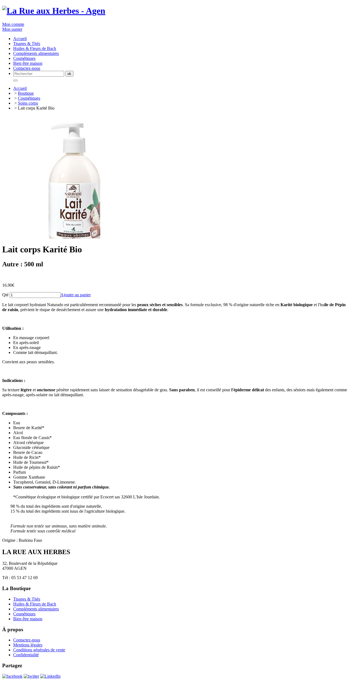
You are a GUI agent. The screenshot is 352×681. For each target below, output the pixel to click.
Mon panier (12, 29)
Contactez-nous (26, 68)
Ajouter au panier (76, 294)
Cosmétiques (29, 98)
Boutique (26, 93)
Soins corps (28, 103)
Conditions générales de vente (39, 649)
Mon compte (13, 24)
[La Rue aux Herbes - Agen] (53, 11)
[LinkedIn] (50, 676)
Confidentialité (26, 654)
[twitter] (31, 676)
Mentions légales (27, 645)
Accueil (20, 88)
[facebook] (12, 676)
